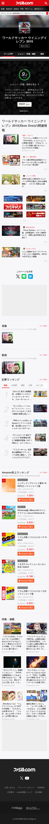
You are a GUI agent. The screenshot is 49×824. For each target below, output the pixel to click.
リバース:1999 (30, 176)
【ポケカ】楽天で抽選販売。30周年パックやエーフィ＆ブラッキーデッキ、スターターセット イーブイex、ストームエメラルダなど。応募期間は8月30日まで (22, 395)
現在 (5, 385)
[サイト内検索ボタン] (46, 3)
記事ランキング (10, 379)
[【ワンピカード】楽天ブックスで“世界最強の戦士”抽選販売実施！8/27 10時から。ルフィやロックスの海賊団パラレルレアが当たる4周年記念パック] (40, 437)
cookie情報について (24, 792)
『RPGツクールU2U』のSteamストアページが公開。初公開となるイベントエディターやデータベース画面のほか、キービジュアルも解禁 (22, 424)
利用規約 (41, 787)
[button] (24, 111)
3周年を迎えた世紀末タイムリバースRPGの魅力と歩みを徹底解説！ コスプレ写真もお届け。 (34, 182)
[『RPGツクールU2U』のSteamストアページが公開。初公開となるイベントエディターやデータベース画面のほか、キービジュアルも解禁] (40, 423)
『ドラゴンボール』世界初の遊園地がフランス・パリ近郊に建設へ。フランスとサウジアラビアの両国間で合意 (21, 453)
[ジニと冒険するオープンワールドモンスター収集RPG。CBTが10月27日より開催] (11, 252)
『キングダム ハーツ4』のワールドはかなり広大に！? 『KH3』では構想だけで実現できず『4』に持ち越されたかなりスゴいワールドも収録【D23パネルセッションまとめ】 (36, 676)
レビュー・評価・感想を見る (23, 84)
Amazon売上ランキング (15, 472)
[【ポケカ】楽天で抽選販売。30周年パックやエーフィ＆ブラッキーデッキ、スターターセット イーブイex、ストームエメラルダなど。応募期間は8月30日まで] (40, 394)
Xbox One (25, 46)
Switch (16, 9)
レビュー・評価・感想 (26, 54)
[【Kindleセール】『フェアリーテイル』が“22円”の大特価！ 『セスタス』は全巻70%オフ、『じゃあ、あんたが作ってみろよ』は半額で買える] (12, 696)
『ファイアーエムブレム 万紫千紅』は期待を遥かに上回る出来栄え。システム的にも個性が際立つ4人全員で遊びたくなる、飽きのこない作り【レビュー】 (36, 642)
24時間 (14, 385)
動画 (4, 354)
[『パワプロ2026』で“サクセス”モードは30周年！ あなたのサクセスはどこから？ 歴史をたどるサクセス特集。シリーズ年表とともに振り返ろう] (12, 628)
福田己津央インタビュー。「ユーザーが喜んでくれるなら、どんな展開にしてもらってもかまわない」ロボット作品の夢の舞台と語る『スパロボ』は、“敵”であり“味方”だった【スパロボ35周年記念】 (36, 710)
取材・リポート (27, 135)
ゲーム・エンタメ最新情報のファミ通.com (15, 13)
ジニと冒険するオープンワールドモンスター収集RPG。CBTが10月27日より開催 (34, 254)
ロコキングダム (31, 248)
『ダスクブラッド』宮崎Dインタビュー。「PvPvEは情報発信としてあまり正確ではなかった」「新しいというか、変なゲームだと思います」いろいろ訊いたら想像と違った (12, 676)
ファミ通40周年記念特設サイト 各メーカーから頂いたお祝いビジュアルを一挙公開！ (34, 162)
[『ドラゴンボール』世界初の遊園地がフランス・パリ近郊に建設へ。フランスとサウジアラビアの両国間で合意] (40, 452)
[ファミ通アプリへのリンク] (16, 807)
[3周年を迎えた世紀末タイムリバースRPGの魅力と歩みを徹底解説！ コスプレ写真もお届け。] (11, 179)
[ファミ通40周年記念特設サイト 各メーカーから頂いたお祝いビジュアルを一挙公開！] (11, 160)
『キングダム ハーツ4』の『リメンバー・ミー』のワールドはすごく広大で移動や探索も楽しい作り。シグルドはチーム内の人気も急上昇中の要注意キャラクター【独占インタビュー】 (21, 410)
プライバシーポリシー (26, 787)
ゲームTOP (8, 54)
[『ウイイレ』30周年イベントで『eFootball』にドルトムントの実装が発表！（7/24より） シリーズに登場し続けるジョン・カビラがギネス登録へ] (11, 139)
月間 (30, 385)
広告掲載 (38, 792)
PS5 (22, 9)
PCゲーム (29, 9)
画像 (42, 54)
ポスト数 (39, 385)
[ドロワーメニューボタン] (3, 3)
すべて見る (43, 326)
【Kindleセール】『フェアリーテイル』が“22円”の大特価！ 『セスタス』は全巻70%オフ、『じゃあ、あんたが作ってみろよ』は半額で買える (12, 710)
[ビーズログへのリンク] (33, 807)
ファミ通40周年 (31, 157)
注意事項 (10, 792)
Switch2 (9, 9)
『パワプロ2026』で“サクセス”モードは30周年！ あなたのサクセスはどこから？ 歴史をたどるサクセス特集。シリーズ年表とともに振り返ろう (12, 642)
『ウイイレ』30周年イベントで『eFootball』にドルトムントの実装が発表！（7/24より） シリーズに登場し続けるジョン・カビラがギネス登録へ (34, 143)
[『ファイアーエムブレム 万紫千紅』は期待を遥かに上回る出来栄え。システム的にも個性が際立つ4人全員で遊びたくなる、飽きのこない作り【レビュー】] (36, 628)
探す (28, 104)
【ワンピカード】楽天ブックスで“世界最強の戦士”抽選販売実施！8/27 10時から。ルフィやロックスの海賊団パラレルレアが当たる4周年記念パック (22, 439)
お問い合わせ (9, 787)
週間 (22, 385)
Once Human (30, 227)
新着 (3, 9)
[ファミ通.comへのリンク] (24, 3)
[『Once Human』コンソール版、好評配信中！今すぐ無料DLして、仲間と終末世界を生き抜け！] (11, 231)
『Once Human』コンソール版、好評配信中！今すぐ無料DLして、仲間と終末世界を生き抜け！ (34, 234)
